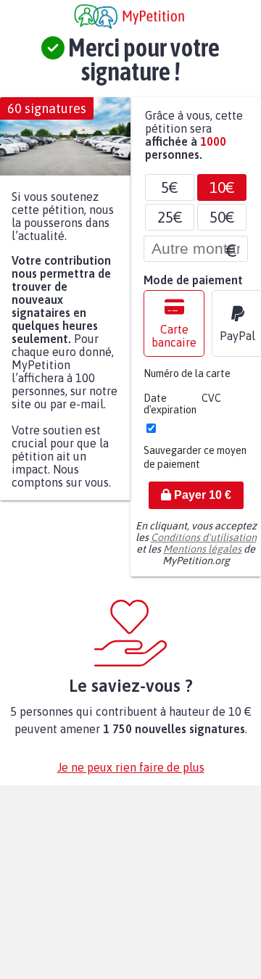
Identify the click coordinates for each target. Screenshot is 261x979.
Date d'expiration (170, 411)
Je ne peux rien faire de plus (130, 774)
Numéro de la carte (187, 381)
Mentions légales (202, 556)
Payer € (201, 502)
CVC (211, 405)
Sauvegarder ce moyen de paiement (195, 464)
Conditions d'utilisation (204, 544)
